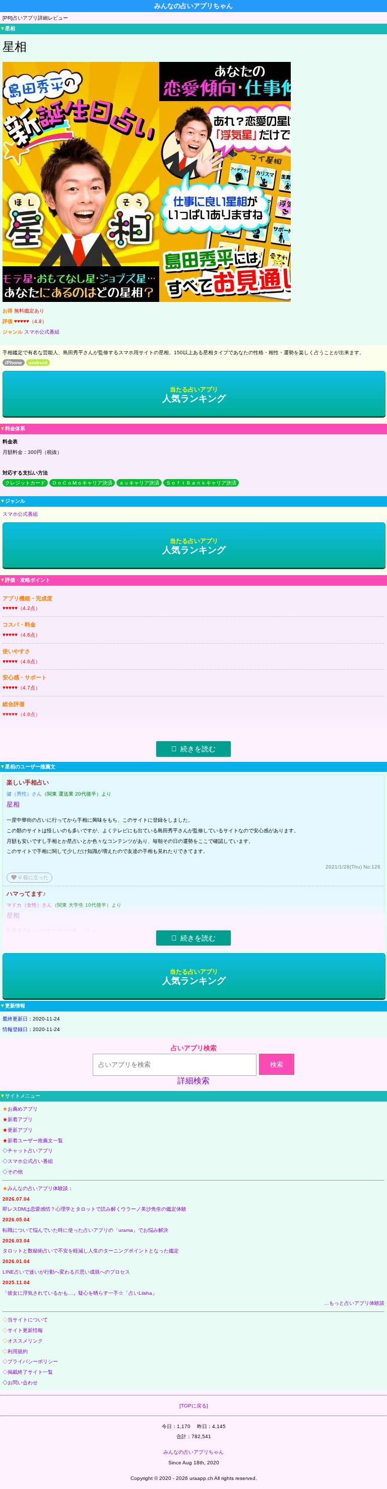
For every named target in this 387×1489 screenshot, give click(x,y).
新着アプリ (20, 1119)
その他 (15, 1171)
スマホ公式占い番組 (30, 1161)
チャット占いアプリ (30, 1150)
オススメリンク (25, 1341)
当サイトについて (28, 1319)
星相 (13, 804)
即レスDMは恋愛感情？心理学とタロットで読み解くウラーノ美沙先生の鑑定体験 (94, 1209)
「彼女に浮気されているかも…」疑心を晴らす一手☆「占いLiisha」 (80, 1293)
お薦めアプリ (23, 1109)
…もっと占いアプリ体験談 (354, 1303)
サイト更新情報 (25, 1330)
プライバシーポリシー (33, 1361)
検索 (276, 1064)
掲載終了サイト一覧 (30, 1372)
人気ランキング (194, 395)
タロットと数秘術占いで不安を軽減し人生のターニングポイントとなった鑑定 (91, 1250)
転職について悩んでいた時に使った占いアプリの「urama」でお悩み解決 (85, 1230)
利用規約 (18, 1351)
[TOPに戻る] (193, 1405)
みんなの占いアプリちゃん (193, 1452)
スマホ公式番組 (41, 332)
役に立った (29, 877)
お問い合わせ (23, 1382)
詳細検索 (193, 1080)
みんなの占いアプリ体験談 (38, 1188)
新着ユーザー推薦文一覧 (35, 1140)
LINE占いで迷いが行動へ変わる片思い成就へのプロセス (66, 1272)
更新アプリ (20, 1130)
